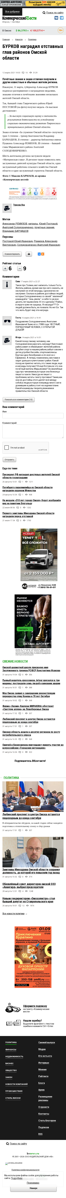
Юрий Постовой (48, 223)
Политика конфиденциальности (25, 1170)
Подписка (43, 1127)
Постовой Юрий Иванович (17, 241)
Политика (11, 777)
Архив (41, 1090)
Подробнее (16, 1178)
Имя (4, 411)
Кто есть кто (45, 1056)
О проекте (43, 1107)
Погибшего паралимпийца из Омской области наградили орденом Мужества (27, 489)
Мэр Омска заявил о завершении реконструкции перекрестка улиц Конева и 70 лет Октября (28, 695)
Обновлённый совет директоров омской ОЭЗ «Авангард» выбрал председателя (29, 885)
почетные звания (44, 227)
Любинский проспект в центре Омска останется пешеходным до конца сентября (28, 721)
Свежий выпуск (46, 1042)
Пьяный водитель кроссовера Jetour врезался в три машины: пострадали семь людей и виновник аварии (31, 682)
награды (33, 223)
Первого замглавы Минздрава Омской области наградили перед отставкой (28, 515)
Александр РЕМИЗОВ (14, 223)
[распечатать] (28, 256)
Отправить (9, 460)
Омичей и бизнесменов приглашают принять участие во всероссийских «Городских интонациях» (33, 746)
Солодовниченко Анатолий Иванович (38, 244)
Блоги (41, 1083)
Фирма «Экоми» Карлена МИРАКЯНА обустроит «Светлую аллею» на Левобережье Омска (28, 708)
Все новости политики (13, 913)
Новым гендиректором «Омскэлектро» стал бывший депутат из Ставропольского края (28, 900)
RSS (40, 1134)
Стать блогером (47, 1120)
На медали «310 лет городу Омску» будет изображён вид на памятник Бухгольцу (31, 502)
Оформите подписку (35, 1006)
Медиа (42, 1049)
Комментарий (9, 423)
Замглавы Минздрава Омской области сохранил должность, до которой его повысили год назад (31, 871)
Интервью (43, 1063)
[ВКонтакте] (39, 254)
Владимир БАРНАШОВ (15, 231)
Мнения (42, 1069)
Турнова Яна (19, 205)
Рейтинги (43, 1076)
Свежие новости (15, 661)
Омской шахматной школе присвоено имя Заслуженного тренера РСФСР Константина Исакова (31, 669)
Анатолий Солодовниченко (17, 227)
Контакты (43, 1114)
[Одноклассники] (42, 254)
